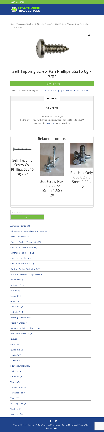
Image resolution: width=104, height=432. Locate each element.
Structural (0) (16, 376)
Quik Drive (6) (16, 349)
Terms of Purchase (69, 425)
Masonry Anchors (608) (20, 317)
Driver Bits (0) (16, 279)
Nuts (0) (13, 339)
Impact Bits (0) (16, 306)
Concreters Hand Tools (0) (22, 252)
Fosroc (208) (15, 296)
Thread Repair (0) (18, 387)
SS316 (60, 24)
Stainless (29, 24)
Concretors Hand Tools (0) (22, 263)
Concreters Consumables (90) (23, 247)
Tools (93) (14, 398)
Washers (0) (15, 409)
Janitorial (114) (16, 312)
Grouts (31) (15, 301)
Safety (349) (15, 355)
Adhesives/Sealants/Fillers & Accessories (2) (30, 231)
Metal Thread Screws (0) (21, 333)
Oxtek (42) (14, 344)
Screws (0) (15, 360)
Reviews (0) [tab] (52, 98)
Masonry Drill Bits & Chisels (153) (25, 328)
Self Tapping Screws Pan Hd (46, 24)
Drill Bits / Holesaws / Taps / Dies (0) (26, 274)
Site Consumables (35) (20, 366)
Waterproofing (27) (18, 414)
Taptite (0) (15, 382)
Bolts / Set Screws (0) (19, 236)
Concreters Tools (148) (20, 258)
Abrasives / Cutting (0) (20, 226)
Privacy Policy (52, 428)
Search (27, 217)
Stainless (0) (15, 371)
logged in (50, 123)
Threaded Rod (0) (18, 392)
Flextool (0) (15, 290)
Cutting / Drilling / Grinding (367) (25, 269)
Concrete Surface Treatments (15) (25, 242)
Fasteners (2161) (17, 285)
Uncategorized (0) (18, 403)
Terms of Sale (84, 425)
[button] (89, 35)
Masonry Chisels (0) (19, 323)
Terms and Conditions (51, 425)
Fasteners (21, 24)
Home (12, 24)
